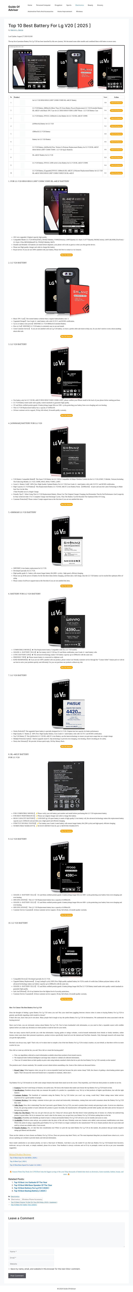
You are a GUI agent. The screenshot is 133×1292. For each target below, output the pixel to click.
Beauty (90, 5)
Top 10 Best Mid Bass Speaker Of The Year (33, 1185)
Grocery (100, 5)
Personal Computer (43, 5)
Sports (68, 5)
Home (30, 5)
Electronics (80, 5)
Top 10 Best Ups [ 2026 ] (18, 1161)
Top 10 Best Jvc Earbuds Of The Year (30, 1182)
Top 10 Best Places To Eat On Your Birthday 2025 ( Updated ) (34, 1202)
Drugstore (58, 5)
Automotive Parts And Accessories (40, 11)
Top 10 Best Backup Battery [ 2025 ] (30, 1191)
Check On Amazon (116, 102)
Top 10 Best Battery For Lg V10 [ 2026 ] (31, 1188)
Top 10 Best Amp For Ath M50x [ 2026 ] (23, 1158)
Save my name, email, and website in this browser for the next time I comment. (45, 1269)
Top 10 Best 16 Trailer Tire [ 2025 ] (24, 1205)
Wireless (79, 11)
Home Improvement (64, 11)
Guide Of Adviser (14, 8)
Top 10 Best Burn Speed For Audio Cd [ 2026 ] (25, 1165)
